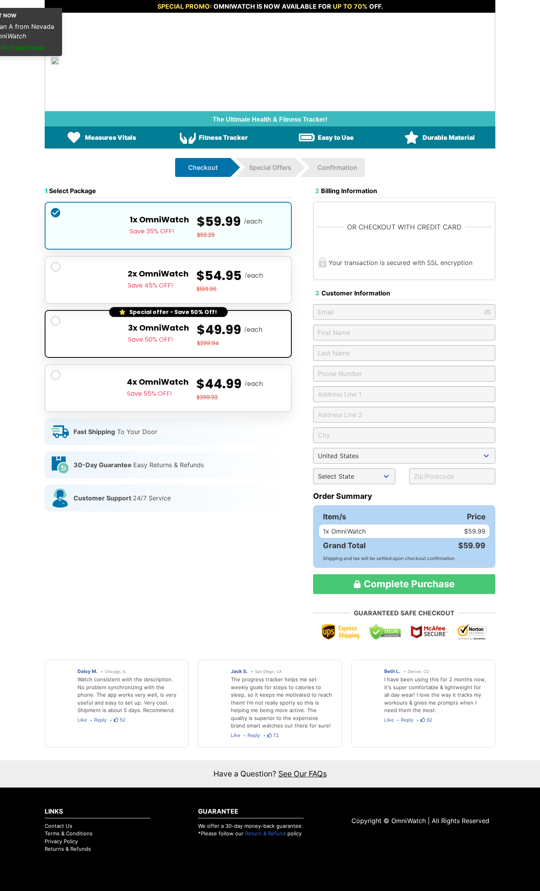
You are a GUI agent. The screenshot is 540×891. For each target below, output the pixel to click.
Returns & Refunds (68, 849)
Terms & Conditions (69, 833)
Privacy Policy (61, 841)
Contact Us (58, 826)
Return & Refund (265, 833)
